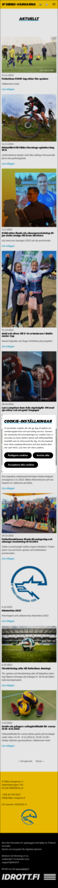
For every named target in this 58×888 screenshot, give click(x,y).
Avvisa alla (43, 455)
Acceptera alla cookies (21, 464)
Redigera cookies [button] (18, 455)
